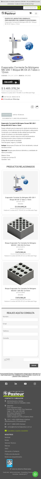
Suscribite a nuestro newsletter (17, 431)
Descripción (6, 114)
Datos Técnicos (18, 114)
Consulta (6, 338)
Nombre (5, 316)
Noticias (7, 437)
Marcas (7, 446)
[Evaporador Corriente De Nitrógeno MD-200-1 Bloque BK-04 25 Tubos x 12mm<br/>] (20, 47)
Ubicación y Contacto (12, 451)
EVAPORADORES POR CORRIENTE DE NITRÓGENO (20, 20)
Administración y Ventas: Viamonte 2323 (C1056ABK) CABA (17, 402)
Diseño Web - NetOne (8, 472)
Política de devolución (12, 454)
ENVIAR (34, 365)
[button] (30, 12)
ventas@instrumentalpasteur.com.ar (19, 427)
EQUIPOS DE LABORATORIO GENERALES (17, 18)
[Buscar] (39, 8)
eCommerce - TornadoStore (20, 472)
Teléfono (6, 331)
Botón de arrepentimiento (13, 457)
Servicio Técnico (10, 443)
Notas (7, 440)
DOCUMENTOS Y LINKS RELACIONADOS (14, 118)
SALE (6, 448)
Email (4, 324)
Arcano (28, 75)
